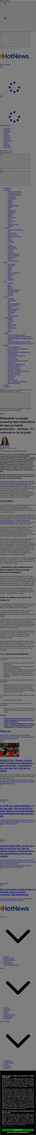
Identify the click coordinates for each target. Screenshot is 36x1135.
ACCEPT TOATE (18, 1129)
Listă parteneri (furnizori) (8, 1126)
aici (16, 1100)
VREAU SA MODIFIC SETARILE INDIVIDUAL (18, 1132)
